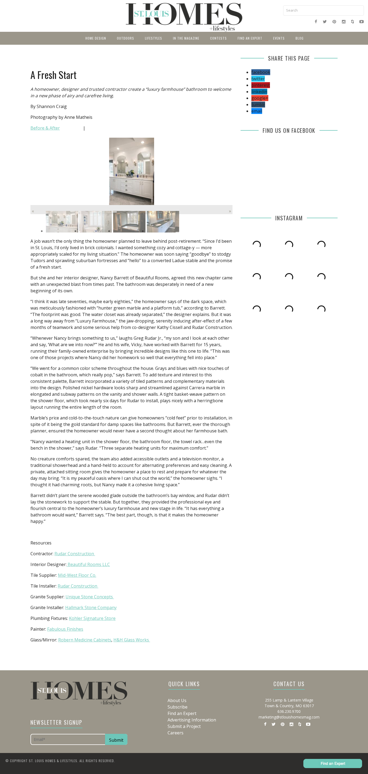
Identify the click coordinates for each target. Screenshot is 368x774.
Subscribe (178, 707)
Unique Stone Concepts (89, 597)
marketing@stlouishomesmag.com (289, 717)
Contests (218, 38)
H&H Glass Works (131, 640)
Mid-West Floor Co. (77, 575)
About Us (177, 700)
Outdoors (125, 38)
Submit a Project (184, 726)
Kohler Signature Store (92, 618)
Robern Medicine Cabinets (84, 640)
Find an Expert (250, 38)
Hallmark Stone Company (91, 607)
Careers (175, 733)
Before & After (45, 128)
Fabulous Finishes (65, 629)
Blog (300, 38)
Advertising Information (192, 720)
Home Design (95, 38)
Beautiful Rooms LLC (88, 564)
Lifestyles (153, 38)
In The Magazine (186, 38)
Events (279, 38)
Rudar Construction (74, 554)
